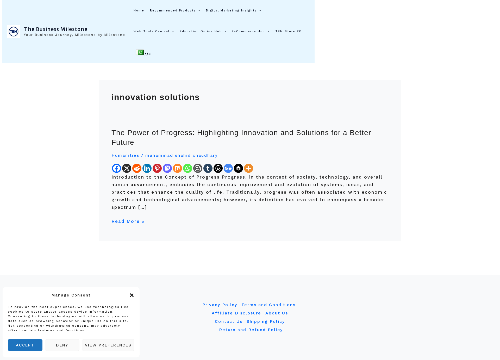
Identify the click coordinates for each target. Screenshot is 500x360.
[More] (248, 168)
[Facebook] (116, 168)
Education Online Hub (201, 31)
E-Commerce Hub (248, 31)
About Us (276, 313)
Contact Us (228, 321)
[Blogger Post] (197, 168)
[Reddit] (136, 168)
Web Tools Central (152, 31)
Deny (62, 345)
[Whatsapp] (187, 168)
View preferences (108, 345)
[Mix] (177, 168)
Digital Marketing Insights (231, 10)
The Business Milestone (56, 29)
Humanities (125, 155)
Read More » (128, 221)
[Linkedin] (147, 168)
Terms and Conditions (268, 304)
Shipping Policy (266, 321)
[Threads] (218, 168)
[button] (131, 295)
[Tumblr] (208, 168)
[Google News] (228, 168)
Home (139, 10)
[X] (126, 168)
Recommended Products (173, 10)
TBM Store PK (288, 31)
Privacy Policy (219, 304)
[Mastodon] (167, 168)
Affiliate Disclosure (236, 313)
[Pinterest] (157, 168)
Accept (25, 345)
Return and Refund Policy (251, 329)
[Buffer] (238, 168)
